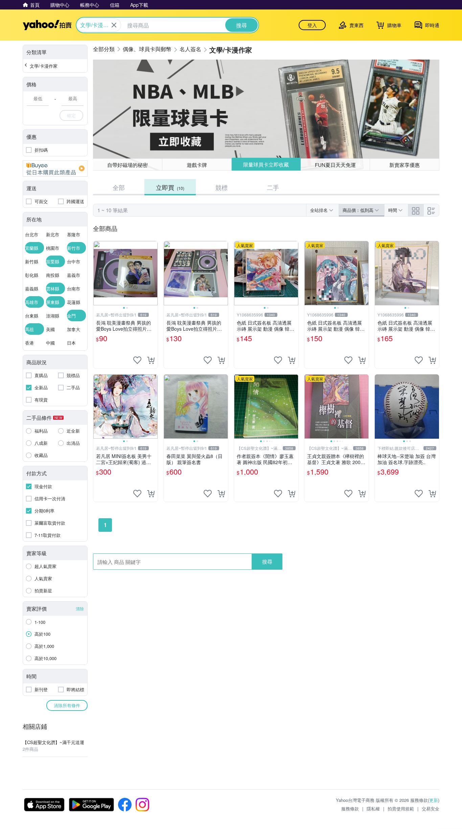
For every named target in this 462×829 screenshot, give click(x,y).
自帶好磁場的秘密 (127, 164)
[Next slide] (153, 273)
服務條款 (350, 808)
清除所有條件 (67, 705)
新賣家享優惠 (404, 164)
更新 (433, 800)
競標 (221, 187)
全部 (119, 187)
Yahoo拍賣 (47, 25)
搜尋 (267, 561)
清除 (80, 608)
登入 (312, 25)
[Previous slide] (97, 273)
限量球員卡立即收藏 (266, 164)
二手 (273, 187)
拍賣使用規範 (401, 808)
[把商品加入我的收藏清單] (137, 360)
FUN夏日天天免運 (335, 164)
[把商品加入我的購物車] (151, 360)
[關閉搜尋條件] (114, 25)
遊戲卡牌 (197, 164)
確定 (71, 115)
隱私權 (373, 808)
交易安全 (430, 808)
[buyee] (55, 168)
